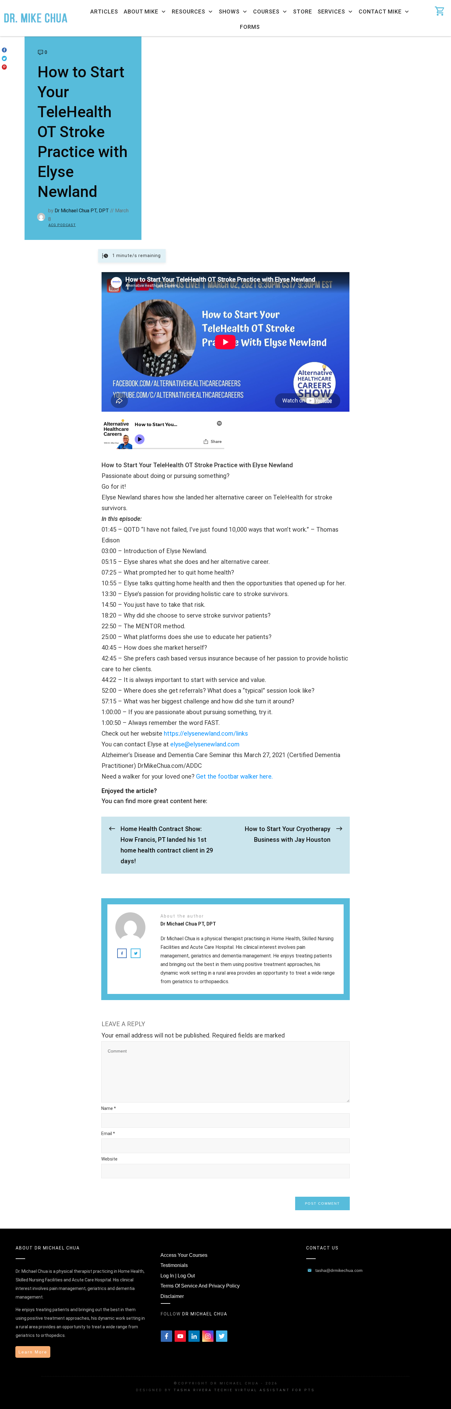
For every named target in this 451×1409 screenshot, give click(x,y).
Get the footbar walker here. (234, 776)
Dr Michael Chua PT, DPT (82, 211)
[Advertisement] (296, 82)
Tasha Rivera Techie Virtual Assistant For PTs (244, 1390)
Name (108, 1108)
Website (109, 1159)
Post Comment (322, 1203)
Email (108, 1133)
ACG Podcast (62, 225)
